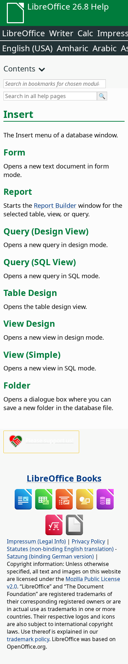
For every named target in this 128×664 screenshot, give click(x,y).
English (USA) (27, 48)
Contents (19, 68)
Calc (85, 33)
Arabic (105, 48)
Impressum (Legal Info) (36, 541)
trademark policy (28, 639)
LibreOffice (23, 33)
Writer (61, 33)
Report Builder (55, 205)
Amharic (72, 48)
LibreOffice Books (64, 478)
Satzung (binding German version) (50, 556)
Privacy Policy (88, 541)
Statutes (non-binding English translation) (60, 549)
